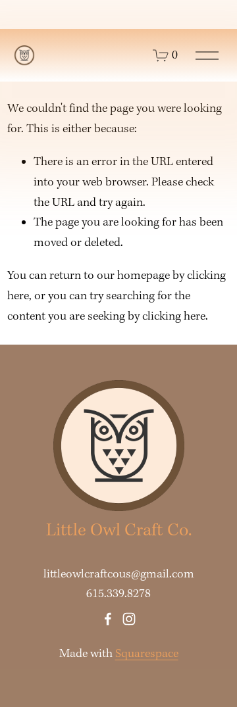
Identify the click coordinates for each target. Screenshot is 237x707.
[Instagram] (129, 618)
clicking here (173, 316)
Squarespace (146, 654)
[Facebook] (108, 618)
